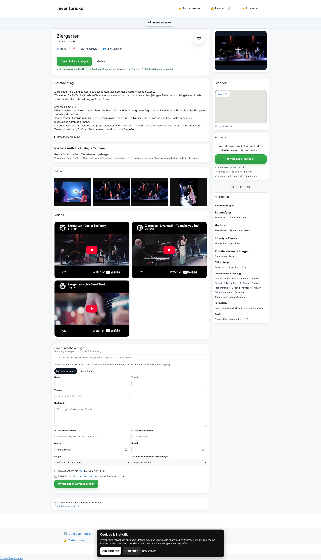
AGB (81, 470)
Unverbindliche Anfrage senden (76, 483)
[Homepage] (233, 187)
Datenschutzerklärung (85, 476)
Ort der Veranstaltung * (142, 430)
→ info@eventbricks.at (66, 506)
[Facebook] (241, 187)
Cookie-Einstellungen (11, 558)
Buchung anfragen (65, 371)
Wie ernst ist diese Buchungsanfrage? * (150, 456)
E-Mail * (135, 377)
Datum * (58, 443)
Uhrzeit (135, 443)
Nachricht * (60, 403)
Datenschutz (149, 550)
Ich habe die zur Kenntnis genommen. (91, 476)
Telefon (58, 390)
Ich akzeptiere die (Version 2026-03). (81, 470)
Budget (58, 456)
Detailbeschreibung (68, 136)
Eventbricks (71, 8)
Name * (58, 377)
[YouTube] (248, 187)
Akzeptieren (110, 550)
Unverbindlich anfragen (74, 61)
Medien (101, 61)
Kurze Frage (86, 371)
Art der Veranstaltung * (65, 430)
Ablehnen (131, 550)
